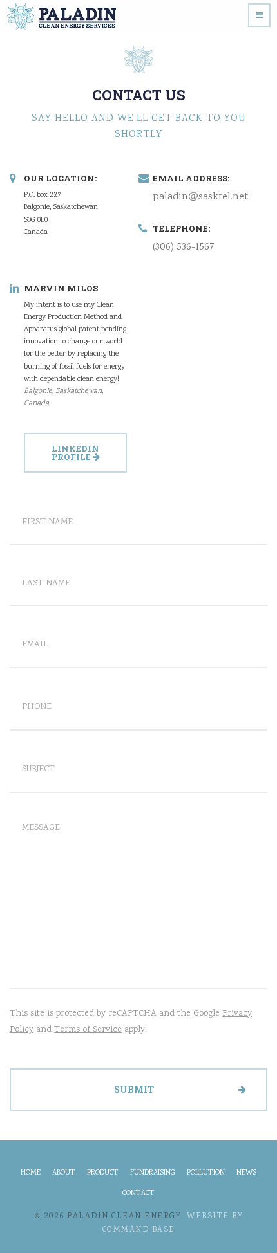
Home (31, 1173)
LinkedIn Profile (76, 452)
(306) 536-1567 (184, 247)
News (246, 1173)
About (63, 1173)
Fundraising (152, 1173)
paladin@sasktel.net (200, 197)
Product (103, 1173)
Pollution (206, 1173)
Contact (138, 1194)
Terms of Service (88, 1029)
